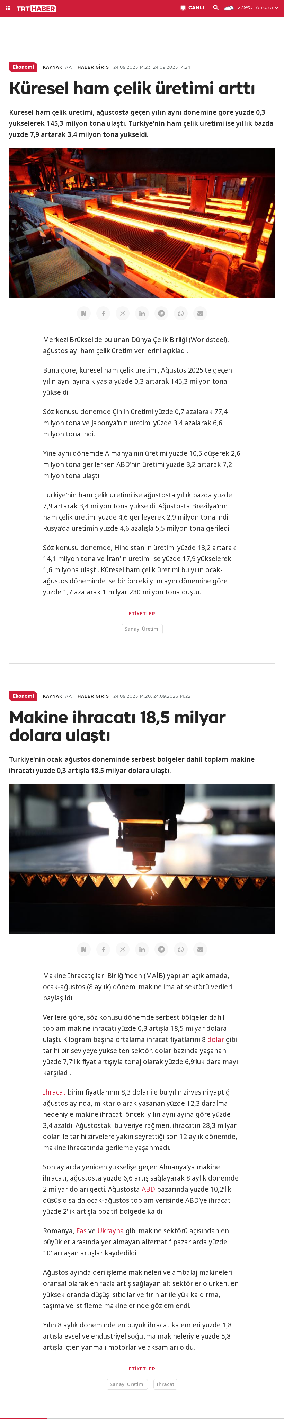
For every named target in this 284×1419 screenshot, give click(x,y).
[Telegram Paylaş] (161, 313)
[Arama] (216, 8)
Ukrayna (110, 1230)
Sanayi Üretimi (142, 629)
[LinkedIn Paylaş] (142, 313)
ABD (148, 1189)
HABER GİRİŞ (93, 67)
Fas (81, 1230)
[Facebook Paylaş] (103, 313)
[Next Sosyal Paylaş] (84, 313)
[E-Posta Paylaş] (200, 313)
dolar (215, 1039)
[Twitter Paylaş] (123, 313)
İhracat (54, 1092)
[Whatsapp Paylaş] (181, 313)
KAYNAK (52, 67)
